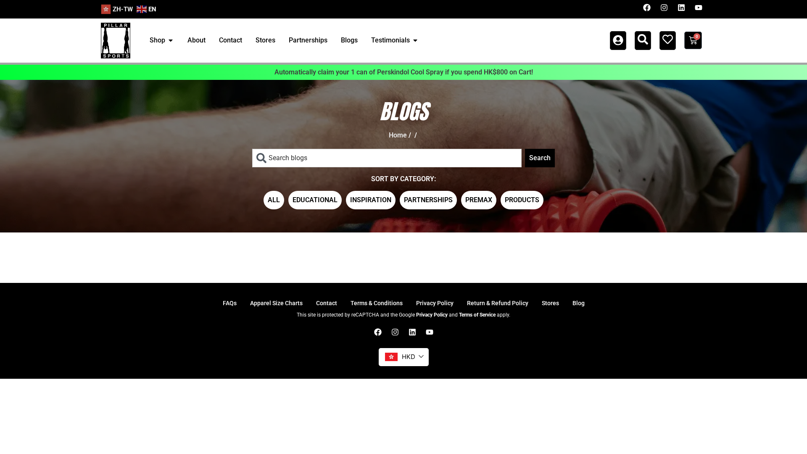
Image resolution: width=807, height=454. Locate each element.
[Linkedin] (681, 7)
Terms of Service (477, 315)
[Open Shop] (170, 40)
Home (398, 135)
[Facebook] (646, 7)
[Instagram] (664, 7)
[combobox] (387, 158)
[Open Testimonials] (415, 40)
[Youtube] (698, 7)
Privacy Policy (432, 315)
